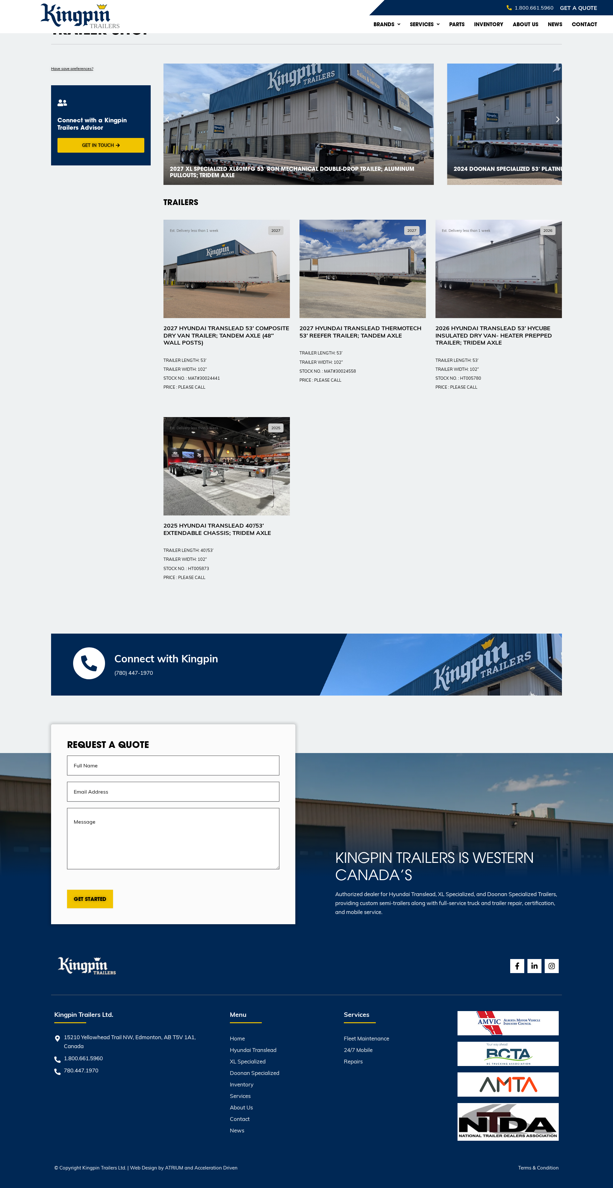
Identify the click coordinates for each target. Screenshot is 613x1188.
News (555, 24)
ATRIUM (174, 1167)
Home (237, 1038)
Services (422, 24)
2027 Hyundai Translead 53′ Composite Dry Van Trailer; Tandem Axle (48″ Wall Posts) (226, 335)
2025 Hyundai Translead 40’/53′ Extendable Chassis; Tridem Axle (217, 529)
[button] (167, 120)
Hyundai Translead (253, 1050)
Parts (457, 24)
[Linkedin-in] (534, 966)
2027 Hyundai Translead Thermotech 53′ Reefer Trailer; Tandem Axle (360, 331)
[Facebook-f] (517, 966)
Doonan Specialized (254, 1073)
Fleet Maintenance (366, 1038)
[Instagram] (552, 966)
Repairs (353, 1061)
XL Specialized (248, 1061)
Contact (584, 24)
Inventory (488, 24)
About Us (525, 24)
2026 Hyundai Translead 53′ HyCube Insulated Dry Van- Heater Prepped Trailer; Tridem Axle (493, 335)
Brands (384, 24)
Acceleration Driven (216, 1167)
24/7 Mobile (358, 1050)
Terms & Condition (538, 1167)
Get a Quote (578, 7)
